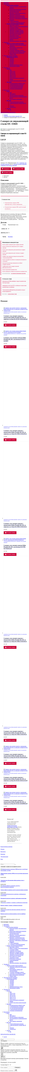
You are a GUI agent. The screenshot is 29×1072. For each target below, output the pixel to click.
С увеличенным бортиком (16, 87)
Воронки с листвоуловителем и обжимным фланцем (17, 14)
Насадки (9, 100)
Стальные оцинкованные (16, 88)
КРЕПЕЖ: (6, 2)
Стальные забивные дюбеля (17, 50)
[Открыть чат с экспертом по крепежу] (3, 1056)
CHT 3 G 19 (13, 75)
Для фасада (6, 42)
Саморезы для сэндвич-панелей (9, 165)
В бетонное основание (15, 37)
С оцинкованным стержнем (17, 84)
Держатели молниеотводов (16, 33)
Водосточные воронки (13, 5)
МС (10, 109)
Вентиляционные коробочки (17, 53)
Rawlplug (10, 236)
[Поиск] (1, 1042)
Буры (8, 91)
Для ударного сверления (16, 99)
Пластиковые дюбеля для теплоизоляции (16, 48)
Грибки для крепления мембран (15, 23)
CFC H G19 (12, 74)
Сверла (9, 108)
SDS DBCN (12, 94)
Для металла (7, 67)
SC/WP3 (12, 63)
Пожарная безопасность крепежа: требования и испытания (13, 898)
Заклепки (9, 82)
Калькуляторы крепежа (6, 846)
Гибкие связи (13, 54)
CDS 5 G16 (12, 72)
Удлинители (13, 107)
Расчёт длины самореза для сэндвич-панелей (12, 244)
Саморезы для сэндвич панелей (10, 311)
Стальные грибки (14, 27)
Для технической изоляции (10, 55)
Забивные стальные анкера (16, 30)
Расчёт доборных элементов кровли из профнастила (14, 271)
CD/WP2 (12, 59)
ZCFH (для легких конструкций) (18, 80)
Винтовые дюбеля (14, 25)
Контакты (3, 851)
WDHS (11, 79)
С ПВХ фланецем (14, 21)
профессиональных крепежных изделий (12, 826)
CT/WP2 (12, 62)
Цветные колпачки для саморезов (18, 41)
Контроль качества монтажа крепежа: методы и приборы (13, 913)
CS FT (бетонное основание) (17, 78)
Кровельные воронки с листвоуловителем (15, 11)
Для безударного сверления (16, 95)
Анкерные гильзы (14, 35)
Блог (2, 859)
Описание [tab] (6, 175)
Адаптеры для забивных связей (17, 51)
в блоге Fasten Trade (12, 294)
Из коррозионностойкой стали (17, 83)
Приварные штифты (12, 57)
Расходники (7, 90)
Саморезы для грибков (15, 29)
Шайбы (11, 39)
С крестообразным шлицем (16, 102)
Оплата (2, 849)
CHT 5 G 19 (13, 76)
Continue (11, 922)
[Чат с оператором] (2, 1054)
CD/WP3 (12, 61)
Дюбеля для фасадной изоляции (15, 43)
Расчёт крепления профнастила (9, 269)
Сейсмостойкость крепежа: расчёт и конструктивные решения (14, 889)
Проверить (17, 1067)
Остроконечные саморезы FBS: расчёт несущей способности (15, 208)
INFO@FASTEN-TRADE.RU (8, 112)
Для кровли (6, 4)
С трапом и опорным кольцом (17, 22)
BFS (11, 70)
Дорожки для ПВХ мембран (17, 31)
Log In (5, 1036)
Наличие (3, 854)
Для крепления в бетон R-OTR (10, 541)
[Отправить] (16, 1070)
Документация (4, 856)
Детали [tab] (5, 177)
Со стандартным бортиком (16, 86)
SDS (11, 92)
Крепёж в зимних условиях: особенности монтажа (11, 905)
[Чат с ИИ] (2, 1048)
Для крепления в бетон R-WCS (10, 333)
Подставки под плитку (15, 34)
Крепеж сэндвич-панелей (19, 164)
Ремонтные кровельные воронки (18, 9)
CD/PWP (12, 58)
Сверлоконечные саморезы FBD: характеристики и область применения (13, 203)
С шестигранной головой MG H (18, 103)
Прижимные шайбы (15, 66)
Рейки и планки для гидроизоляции (19, 26)
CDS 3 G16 (12, 71)
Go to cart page (4, 922)
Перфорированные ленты (16, 64)
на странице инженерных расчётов (18, 273)
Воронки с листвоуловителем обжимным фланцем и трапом (17, 16)
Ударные (12, 106)
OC (18, 162)
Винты (8, 68)
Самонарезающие (14, 38)
